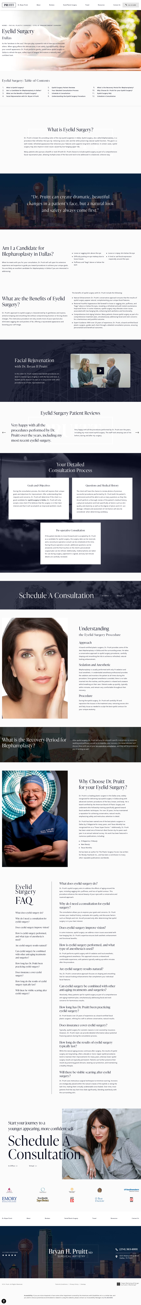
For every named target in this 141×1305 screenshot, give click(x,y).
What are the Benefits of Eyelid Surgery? (21, 93)
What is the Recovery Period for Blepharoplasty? (115, 88)
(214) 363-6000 (108, 1298)
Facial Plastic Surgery (20, 25)
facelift (48, 152)
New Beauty (85, 844)
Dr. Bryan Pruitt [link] (23, 5)
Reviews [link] (52, 5)
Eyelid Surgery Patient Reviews (63, 88)
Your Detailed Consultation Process (65, 90)
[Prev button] (4, 432)
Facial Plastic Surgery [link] (70, 5)
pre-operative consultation (106, 746)
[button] (4, 1301)
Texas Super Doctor (102, 827)
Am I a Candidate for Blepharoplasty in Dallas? (23, 90)
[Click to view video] (100, 371)
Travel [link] (87, 5)
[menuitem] (23, 5)
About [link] (39, 5)
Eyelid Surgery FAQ (104, 93)
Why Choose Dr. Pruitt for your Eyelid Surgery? (115, 90)
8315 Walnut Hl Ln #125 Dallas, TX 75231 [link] (129, 1257)
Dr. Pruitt (82, 796)
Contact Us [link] (116, 5)
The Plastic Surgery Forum (109, 852)
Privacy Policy (74, 1284)
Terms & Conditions (61, 1284)
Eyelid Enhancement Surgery (47, 25)
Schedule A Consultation (61, 93)
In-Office (105, 596)
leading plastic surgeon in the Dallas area (104, 796)
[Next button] (137, 432)
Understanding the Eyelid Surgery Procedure (68, 96)
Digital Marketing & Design (130, 1284)
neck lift (57, 152)
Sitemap (83, 1284)
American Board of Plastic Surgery (109, 804)
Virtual (119, 596)
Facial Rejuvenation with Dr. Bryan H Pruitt (22, 96)
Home (4, 25)
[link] (20, 1254)
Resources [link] (101, 5)
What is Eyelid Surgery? (15, 88)
